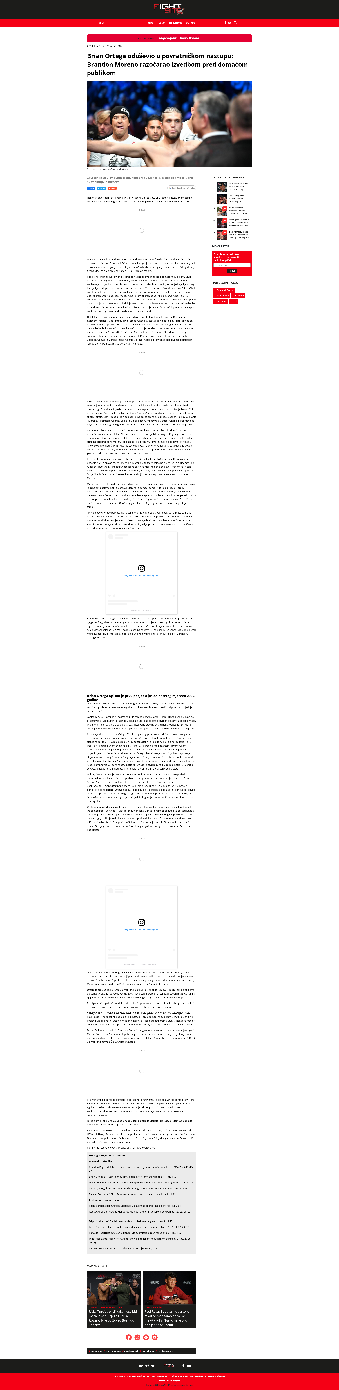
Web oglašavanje (198, 1376)
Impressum (119, 1376)
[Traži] (234, 22)
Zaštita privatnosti (179, 1376)
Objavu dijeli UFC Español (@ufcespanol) (141, 964)
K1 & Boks (175, 22)
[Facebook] (226, 22)
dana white (222, 295)
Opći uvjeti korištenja (136, 1376)
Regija (161, 22)
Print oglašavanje (216, 1376)
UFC (150, 22)
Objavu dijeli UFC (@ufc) (141, 610)
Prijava (232, 271)
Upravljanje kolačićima (169, 1380)
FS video (239, 295)
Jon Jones (221, 301)
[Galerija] (169, 124)
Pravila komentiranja (158, 1376)
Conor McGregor (225, 290)
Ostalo (190, 22)
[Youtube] (230, 22)
